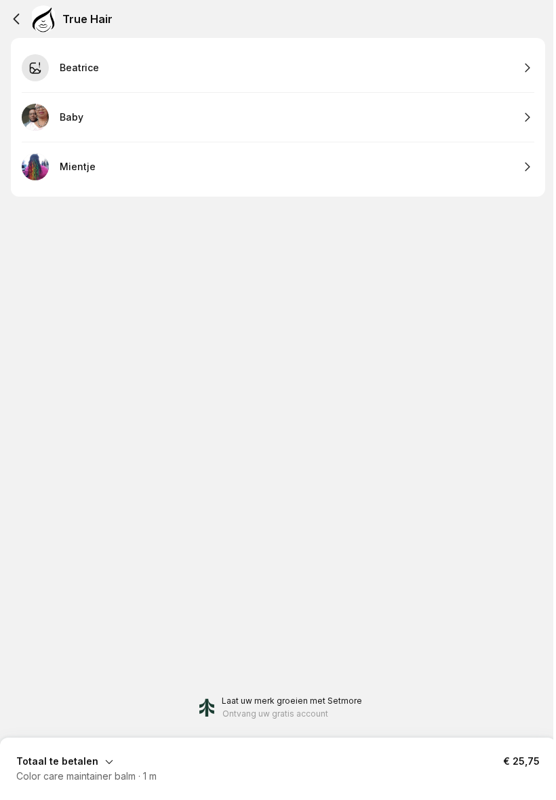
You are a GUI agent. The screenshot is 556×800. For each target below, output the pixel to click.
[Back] (16, 19)
